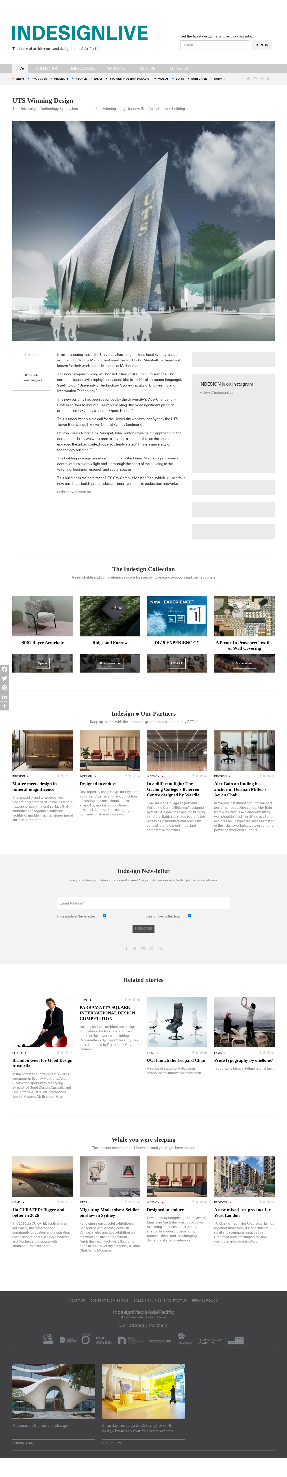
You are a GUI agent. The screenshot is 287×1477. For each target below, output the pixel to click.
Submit (219, 78)
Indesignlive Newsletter (76, 916)
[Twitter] (4, 678)
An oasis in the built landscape (40, 1425)
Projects (61, 78)
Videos (163, 78)
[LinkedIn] (4, 696)
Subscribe (199, 78)
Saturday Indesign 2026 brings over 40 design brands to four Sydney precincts (137, 1428)
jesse (34, 375)
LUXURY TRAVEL (112, 1443)
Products (39, 78)
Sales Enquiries (147, 1300)
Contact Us (177, 1300)
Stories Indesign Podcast (130, 78)
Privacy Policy (205, 1300)
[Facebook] (4, 669)
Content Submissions (109, 1300)
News (20, 78)
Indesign (18, 776)
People (81, 78)
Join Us (262, 45)
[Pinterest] (4, 687)
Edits (180, 78)
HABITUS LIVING (22, 1443)
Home (84, 1000)
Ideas (98, 78)
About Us (77, 1300)
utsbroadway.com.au (74, 492)
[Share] (4, 705)
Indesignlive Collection (162, 916)
